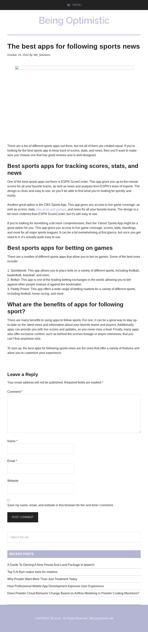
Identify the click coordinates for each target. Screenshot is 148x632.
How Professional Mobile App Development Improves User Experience (55, 586)
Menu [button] (77, 5)
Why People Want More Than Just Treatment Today (42, 579)
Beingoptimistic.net (101, 618)
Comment (15, 391)
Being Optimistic (74, 20)
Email (12, 461)
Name (12, 441)
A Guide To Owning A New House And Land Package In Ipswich (50, 564)
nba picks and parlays (51, 209)
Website (12, 480)
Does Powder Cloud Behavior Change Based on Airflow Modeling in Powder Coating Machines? (73, 593)
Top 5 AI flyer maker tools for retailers (32, 572)
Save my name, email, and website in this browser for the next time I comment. (60, 505)
